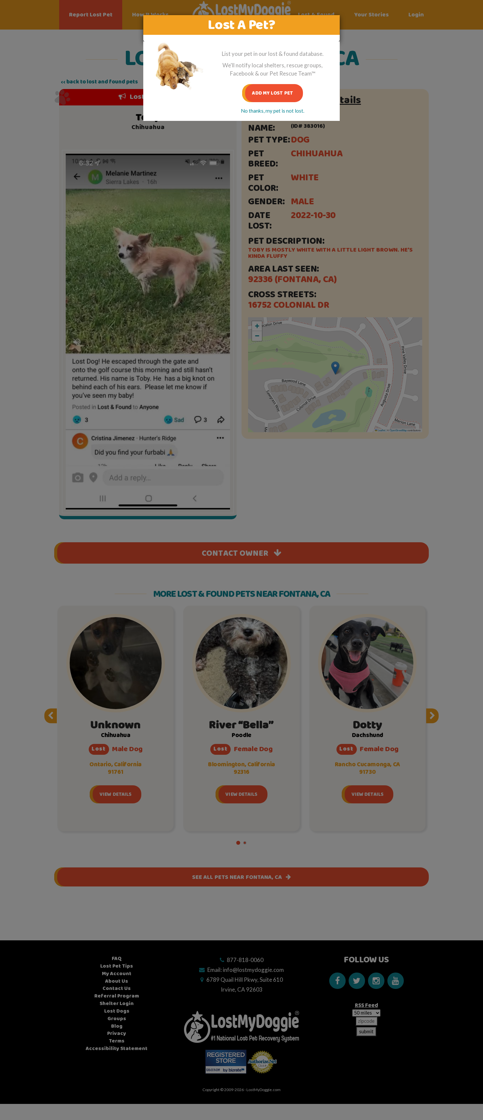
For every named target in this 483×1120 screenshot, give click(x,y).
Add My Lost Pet (272, 93)
